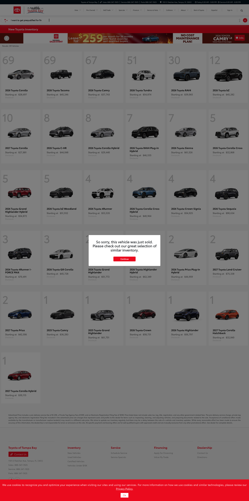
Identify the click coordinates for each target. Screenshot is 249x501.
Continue (124, 259)
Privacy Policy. (124, 488)
